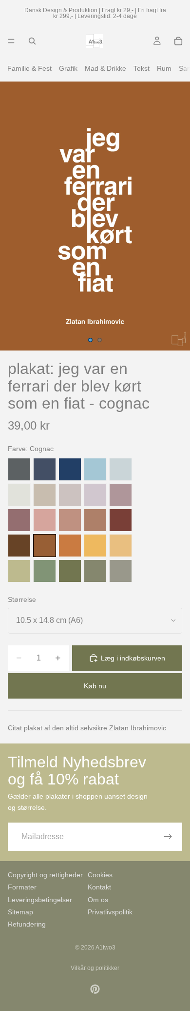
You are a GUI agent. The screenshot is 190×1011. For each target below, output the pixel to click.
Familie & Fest (29, 68)
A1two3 (105, 947)
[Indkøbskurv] (178, 41)
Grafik (68, 68)
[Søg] (32, 41)
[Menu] (11, 41)
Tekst (141, 68)
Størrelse (22, 599)
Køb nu (95, 686)
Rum (164, 68)
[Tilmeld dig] (168, 836)
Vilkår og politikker (95, 968)
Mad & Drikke (105, 68)
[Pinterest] (95, 989)
